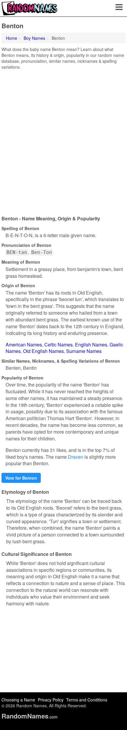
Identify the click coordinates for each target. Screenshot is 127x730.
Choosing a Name (18, 700)
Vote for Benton (21, 478)
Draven (75, 456)
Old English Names (43, 351)
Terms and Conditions (86, 700)
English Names (91, 344)
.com (29, 717)
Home (11, 38)
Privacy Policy (51, 700)
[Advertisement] (63, 140)
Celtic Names (58, 344)
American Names (24, 344)
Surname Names (84, 351)
